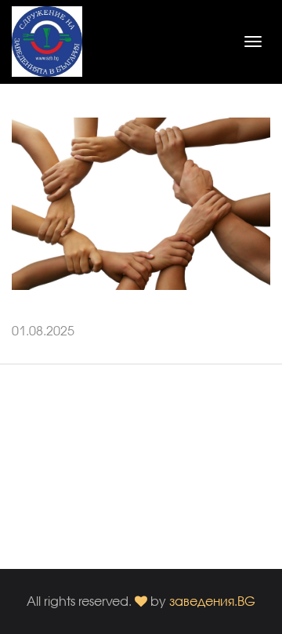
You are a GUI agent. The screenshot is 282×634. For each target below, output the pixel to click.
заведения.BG (212, 600)
